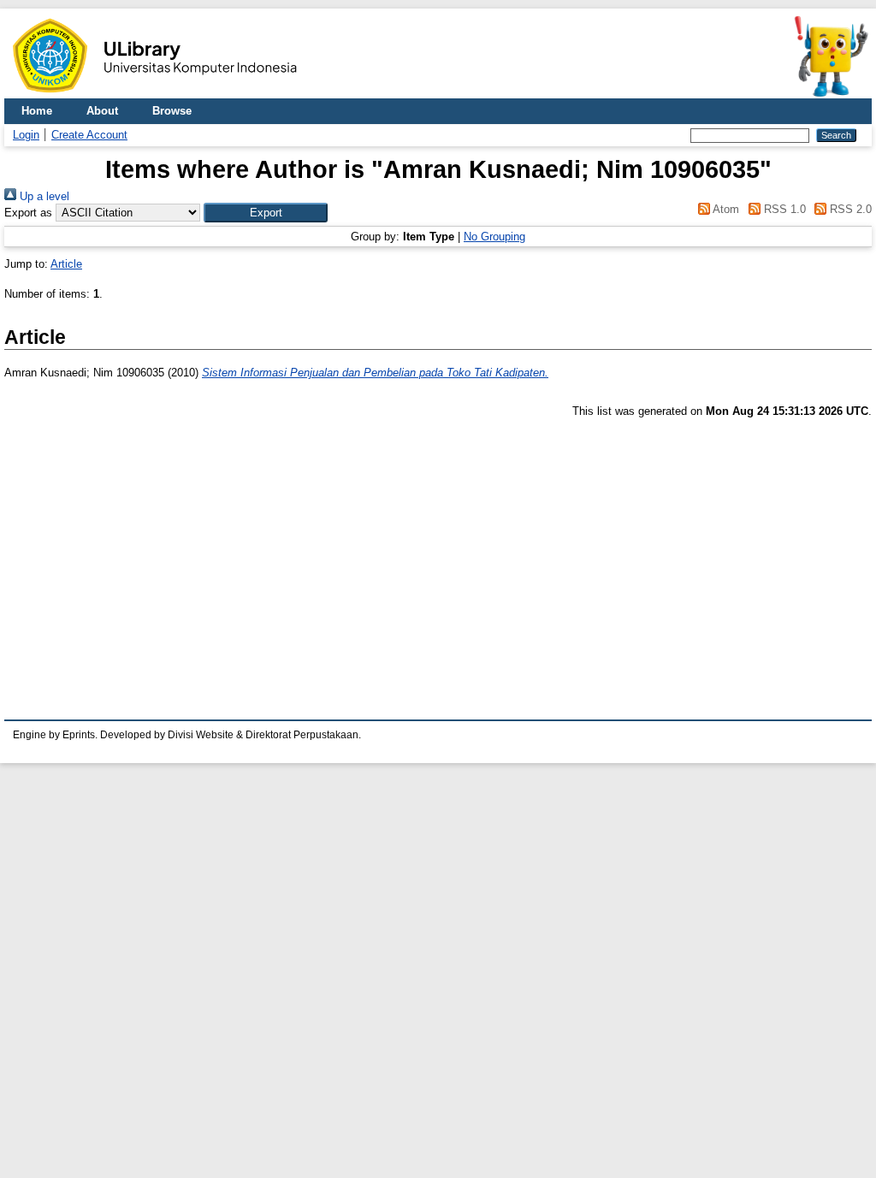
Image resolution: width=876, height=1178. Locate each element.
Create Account (89, 134)
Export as (28, 212)
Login (26, 134)
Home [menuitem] (36, 110)
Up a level (42, 196)
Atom (724, 209)
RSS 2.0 (849, 209)
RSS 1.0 (783, 209)
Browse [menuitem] (172, 110)
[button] (266, 212)
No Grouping (494, 236)
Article (66, 264)
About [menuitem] (102, 110)
